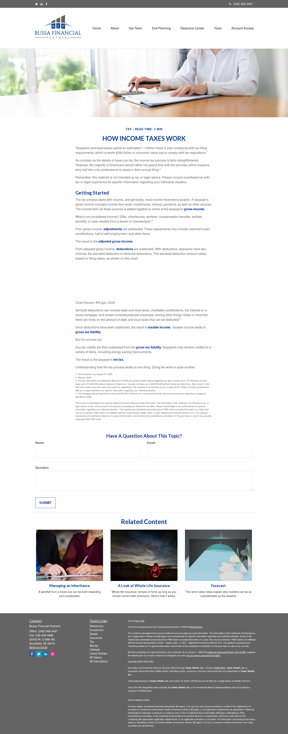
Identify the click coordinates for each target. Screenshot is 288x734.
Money (94, 645)
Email (151, 443)
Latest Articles (98, 653)
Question (42, 467)
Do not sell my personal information (203, 655)
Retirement (96, 626)
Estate (94, 634)
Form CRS (139, 620)
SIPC (223, 667)
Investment (96, 630)
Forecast (218, 585)
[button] (115, 28)
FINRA (217, 667)
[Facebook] (46, 4)
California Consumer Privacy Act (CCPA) (226, 652)
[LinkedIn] (42, 4)
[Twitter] (36, 4)
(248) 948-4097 (243, 4)
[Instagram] (52, 653)
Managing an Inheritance (69, 585)
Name (39, 443)
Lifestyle (95, 649)
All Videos (96, 657)
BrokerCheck (196, 626)
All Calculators (98, 661)
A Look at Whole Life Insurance (144, 585)
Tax (92, 642)
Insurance (96, 638)
